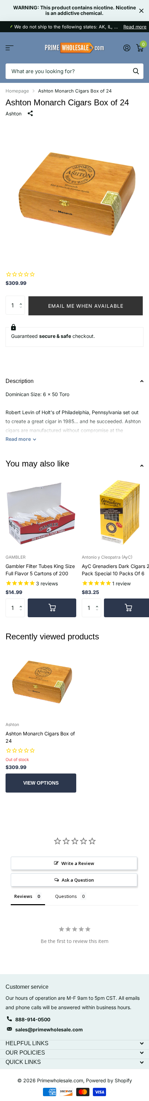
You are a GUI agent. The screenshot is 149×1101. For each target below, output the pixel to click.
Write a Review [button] (77, 863)
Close (141, 10)
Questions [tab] (66, 896)
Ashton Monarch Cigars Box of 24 (40, 737)
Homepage (17, 91)
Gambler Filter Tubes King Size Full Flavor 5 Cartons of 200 (40, 569)
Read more (135, 26)
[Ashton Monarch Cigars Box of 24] (41, 681)
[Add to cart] (52, 607)
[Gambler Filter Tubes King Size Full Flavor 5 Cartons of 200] (41, 513)
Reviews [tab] (23, 896)
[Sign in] (126, 48)
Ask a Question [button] (78, 880)
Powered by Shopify (109, 1080)
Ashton (13, 113)
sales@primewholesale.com (49, 1029)
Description (20, 381)
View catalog (10, 48)
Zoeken (135, 71)
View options (41, 783)
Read (18, 439)
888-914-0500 (32, 1019)
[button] (22, 298)
